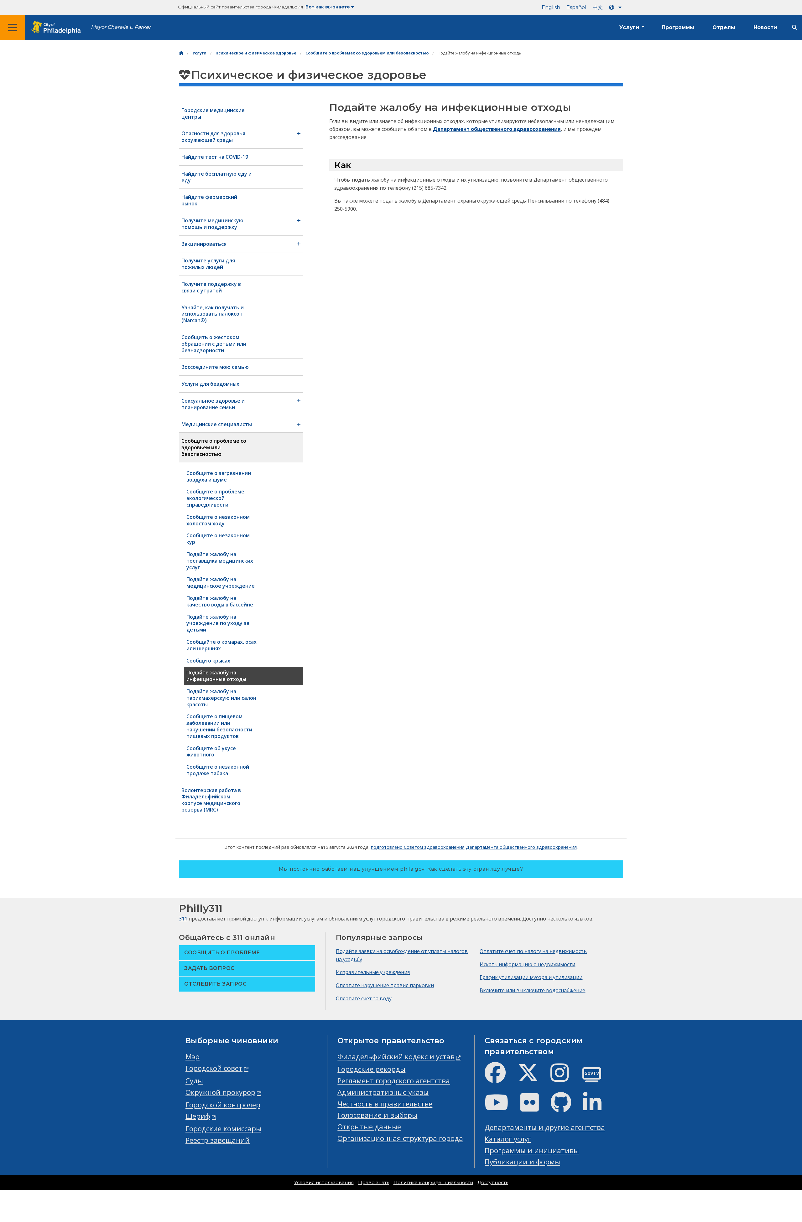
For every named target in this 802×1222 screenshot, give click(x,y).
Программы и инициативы (532, 1150)
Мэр (192, 1056)
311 (183, 918)
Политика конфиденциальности (433, 1182)
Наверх (776, 1157)
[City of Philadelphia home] (58, 27)
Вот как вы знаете (327, 6)
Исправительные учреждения (373, 972)
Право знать (373, 1182)
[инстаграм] (564, 1078)
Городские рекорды (371, 1069)
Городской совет (213, 1068)
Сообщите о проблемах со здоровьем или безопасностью (367, 53)
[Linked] (597, 1107)
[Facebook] (500, 1078)
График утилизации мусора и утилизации (531, 977)
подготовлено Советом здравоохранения (418, 847)
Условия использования (324, 1182)
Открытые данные (369, 1127)
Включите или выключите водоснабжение (532, 990)
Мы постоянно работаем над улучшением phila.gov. (401, 869)
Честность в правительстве (384, 1104)
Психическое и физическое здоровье (256, 53)
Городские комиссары (223, 1128)
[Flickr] (534, 1107)
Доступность (492, 1182)
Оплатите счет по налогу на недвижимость (533, 951)
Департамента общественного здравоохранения (521, 847)
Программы (678, 27)
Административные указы (383, 1092)
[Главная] (181, 53)
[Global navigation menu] (12, 27)
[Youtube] (501, 1107)
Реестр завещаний (217, 1140)
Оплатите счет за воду (364, 998)
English (551, 7)
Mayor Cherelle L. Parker (121, 27)
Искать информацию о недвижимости (527, 964)
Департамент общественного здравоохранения (497, 129)
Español (576, 7)
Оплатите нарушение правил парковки (385, 985)
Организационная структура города (400, 1138)
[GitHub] (566, 1107)
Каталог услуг (508, 1139)
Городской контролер (222, 1105)
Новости (765, 27)
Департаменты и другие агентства (545, 1127)
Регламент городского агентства (393, 1080)
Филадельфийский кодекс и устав (396, 1056)
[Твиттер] (533, 1078)
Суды (194, 1080)
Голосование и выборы (377, 1115)
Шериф (197, 1116)
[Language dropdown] (617, 7)
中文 (598, 7)
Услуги (629, 27)
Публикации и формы (522, 1162)
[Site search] (794, 27)
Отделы (723, 27)
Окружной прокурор (220, 1092)
